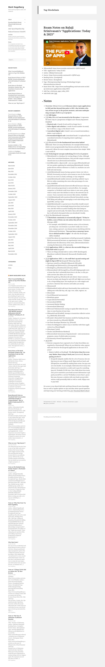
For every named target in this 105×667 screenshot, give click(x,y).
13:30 (49, 172)
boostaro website (13, 145)
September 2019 (12, 222)
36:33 (47, 341)
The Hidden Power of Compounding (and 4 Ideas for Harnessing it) (17, 146)
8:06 (47, 154)
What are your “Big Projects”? (16, 103)
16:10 (49, 186)
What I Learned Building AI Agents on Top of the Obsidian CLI (16, 73)
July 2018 (10, 240)
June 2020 (11, 205)
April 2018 (11, 248)
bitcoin (65, 401)
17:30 (49, 197)
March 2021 (11, 185)
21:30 (49, 238)
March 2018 (11, 251)
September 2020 (12, 197)
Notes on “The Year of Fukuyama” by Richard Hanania (15, 617)
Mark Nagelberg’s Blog (18, 275)
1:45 (47, 115)
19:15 (47, 215)
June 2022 (11, 180)
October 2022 (12, 177)
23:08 (47, 247)
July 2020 (10, 203)
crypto (76, 401)
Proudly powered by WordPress (52, 417)
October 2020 (12, 194)
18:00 (49, 204)
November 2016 (12, 254)
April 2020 (11, 211)
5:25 (47, 142)
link (55, 93)
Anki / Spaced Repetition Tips (16, 29)
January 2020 (12, 214)
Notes (17, 46)
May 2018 (11, 245)
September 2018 (12, 234)
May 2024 (11, 171)
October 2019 (12, 220)
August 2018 (11, 237)
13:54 (49, 179)
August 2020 (11, 200)
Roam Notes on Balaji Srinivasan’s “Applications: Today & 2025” (67, 31)
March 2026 (11, 166)
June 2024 (11, 168)
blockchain (71, 401)
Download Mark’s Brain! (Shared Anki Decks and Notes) (14, 24)
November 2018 (12, 228)
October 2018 (12, 231)
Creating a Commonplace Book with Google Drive (17, 153)
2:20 (47, 117)
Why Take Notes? (13, 542)
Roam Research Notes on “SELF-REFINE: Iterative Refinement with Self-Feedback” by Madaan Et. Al (17, 117)
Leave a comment (49, 403)
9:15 (48, 163)
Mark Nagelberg (16, 7)
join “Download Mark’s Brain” (80, 391)
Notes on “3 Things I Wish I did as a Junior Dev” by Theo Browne (17, 571)
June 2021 (11, 183)
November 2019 (12, 217)
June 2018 (11, 242)
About (10, 19)
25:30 (47, 259)
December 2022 (12, 174)
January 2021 (12, 188)
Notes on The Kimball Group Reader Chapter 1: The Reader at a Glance (16, 468)
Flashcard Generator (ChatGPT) (16, 31)
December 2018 (12, 225)
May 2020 (11, 208)
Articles (17, 37)
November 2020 (12, 191)
